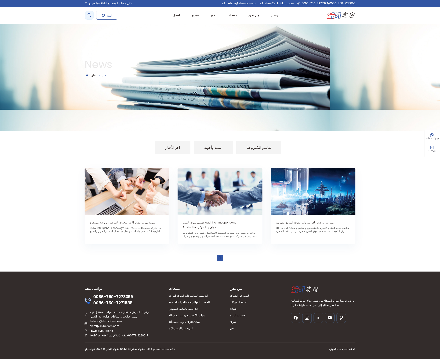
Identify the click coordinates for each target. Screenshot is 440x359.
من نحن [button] (254, 15)
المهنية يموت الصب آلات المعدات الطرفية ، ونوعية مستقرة (123, 223)
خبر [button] (212, 15)
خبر (232, 328)
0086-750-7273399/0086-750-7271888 (328, 3)
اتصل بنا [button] (174, 15)
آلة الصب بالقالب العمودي (183, 309)
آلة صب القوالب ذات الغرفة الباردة (188, 296)
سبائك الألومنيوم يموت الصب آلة (187, 315)
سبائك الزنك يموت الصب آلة (184, 322)
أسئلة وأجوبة (213, 147)
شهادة (233, 309)
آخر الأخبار (173, 147)
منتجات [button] (232, 15)
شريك (233, 322)
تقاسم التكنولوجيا (259, 147)
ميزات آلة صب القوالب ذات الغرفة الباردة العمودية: (305, 223)
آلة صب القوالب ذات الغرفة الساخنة (189, 302)
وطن (274, 15)
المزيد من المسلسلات (181, 328)
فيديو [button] (195, 15)
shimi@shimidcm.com (279, 3)
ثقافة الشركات (238, 302)
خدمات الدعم (237, 315)
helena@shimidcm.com (242, 3)
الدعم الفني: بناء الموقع (342, 349)
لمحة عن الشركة (239, 296)
